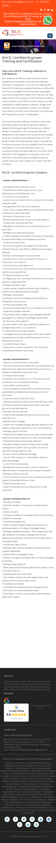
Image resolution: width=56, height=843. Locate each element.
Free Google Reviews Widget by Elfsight (40, 706)
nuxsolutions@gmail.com (18, 2)
